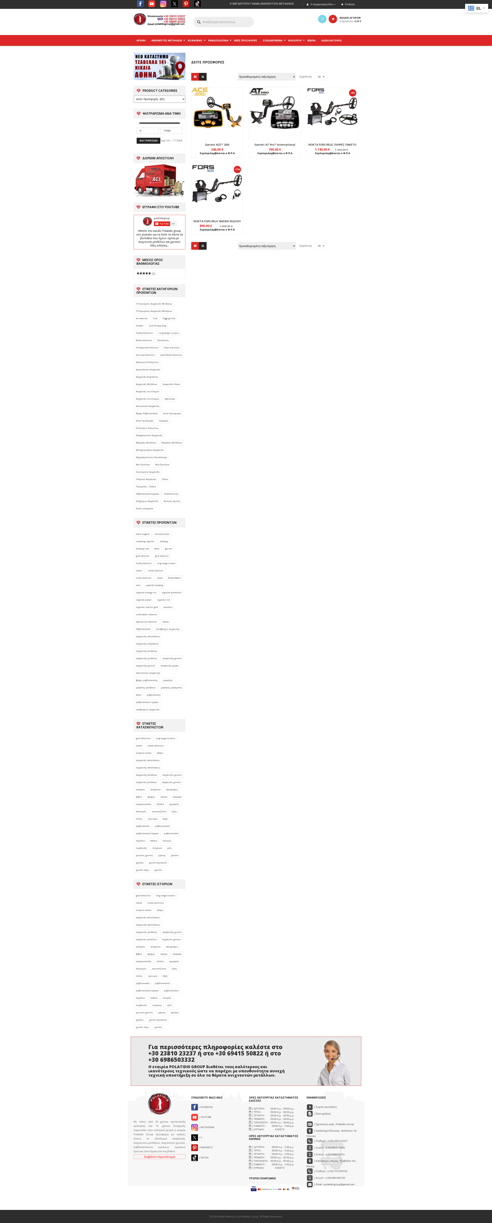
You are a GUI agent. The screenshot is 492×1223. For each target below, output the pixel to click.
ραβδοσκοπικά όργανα (147, 833)
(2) (146, 273)
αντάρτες (140, 789)
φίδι (169, 848)
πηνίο (138, 695)
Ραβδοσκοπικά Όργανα (147, 494)
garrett (168, 548)
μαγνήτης (168, 680)
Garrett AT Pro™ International (274, 144)
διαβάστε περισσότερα (159, 1157)
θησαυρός (141, 811)
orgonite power (144, 600)
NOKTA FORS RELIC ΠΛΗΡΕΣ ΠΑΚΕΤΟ (332, 144)
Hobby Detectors (144, 333)
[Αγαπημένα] (322, 19)
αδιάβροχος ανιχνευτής (168, 629)
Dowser (139, 325)
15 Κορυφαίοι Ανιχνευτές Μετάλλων (154, 303)
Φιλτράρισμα (148, 140)
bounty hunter (162, 534)
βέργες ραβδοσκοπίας (147, 680)
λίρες (174, 811)
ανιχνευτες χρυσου (171, 782)
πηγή (165, 818)
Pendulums (163, 340)
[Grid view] (195, 77)
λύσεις (139, 818)
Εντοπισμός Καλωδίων (147, 428)
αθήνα (160, 753)
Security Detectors (145, 355)
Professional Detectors (147, 347)
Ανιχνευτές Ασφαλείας (147, 377)
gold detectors (143, 738)
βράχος (151, 797)
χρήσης (140, 862)
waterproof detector (146, 621)
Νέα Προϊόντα (143, 464)
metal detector (156, 570)
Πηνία (165, 479)
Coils (155, 318)
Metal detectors (144, 340)
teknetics (168, 607)
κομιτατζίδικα (159, 811)
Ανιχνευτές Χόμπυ (171, 384)
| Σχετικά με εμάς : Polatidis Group (333, 1124)
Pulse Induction (172, 347)
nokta (160, 578)
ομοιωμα (152, 818)
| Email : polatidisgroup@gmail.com (333, 1184)
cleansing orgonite (145, 541)
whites (165, 621)
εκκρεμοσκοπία (143, 804)
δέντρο (163, 797)
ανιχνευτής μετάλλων (146, 651)
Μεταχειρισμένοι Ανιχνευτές (150, 450)
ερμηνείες (174, 804)
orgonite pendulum (172, 592)
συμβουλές (141, 848)
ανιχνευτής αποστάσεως (148, 636)
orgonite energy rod (146, 592)
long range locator (166, 563)
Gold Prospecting (157, 325)
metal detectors (155, 745)
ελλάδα (160, 804)
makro (139, 570)
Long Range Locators (168, 333)
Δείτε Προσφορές (172, 413)
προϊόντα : (350, 21)
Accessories (141, 318)
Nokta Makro (174, 578)
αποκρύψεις (172, 789)
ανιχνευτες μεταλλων (146, 782)
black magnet (143, 534)
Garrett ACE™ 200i (217, 144)
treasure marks (143, 753)
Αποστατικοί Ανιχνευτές (148, 406)
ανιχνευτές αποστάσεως (148, 760)
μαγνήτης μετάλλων (145, 687)
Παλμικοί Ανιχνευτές (146, 479)
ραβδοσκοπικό (171, 833)
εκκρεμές (177, 797)
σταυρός (167, 840)
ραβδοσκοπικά (162, 826)
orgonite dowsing (154, 585)
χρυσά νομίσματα (158, 862)
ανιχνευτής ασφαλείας (147, 643)
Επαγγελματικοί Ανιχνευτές (149, 435)
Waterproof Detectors (147, 362)
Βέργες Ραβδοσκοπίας (147, 413)
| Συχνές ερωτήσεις (325, 1107)
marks (139, 745)
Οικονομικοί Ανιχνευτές (148, 472)
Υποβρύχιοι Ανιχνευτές (147, 501)
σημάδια (140, 840)
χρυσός (158, 870)
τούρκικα (157, 848)
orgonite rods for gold (147, 607)
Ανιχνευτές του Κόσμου (147, 391)
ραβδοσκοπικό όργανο (147, 702)
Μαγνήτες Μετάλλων (146, 442)
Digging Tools (169, 318)
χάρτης (162, 855)
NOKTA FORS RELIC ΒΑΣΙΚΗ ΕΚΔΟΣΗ (217, 221)
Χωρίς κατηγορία (144, 508)
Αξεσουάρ (170, 398)
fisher (157, 548)
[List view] (203, 77)
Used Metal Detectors (171, 355)
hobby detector (144, 563)
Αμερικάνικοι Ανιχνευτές (148, 369)
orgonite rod (163, 600)
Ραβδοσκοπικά (143, 629)
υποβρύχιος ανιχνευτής (148, 709)
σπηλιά (153, 840)
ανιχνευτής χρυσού (172, 658)
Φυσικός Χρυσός (172, 501)
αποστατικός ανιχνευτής (148, 673)
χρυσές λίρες (142, 870)
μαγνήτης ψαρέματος (171, 687)
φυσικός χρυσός (144, 855)
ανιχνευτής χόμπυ (170, 665)
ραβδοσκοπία (153, 695)
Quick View (217, 106)
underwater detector (147, 614)
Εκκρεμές (163, 420)
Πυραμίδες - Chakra (146, 486)
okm (138, 585)
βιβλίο (139, 797)
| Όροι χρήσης (322, 1113)
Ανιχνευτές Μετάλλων (146, 384)
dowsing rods (142, 548)
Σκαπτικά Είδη (171, 494)
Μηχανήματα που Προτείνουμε (151, 457)
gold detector (143, 556)
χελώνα (174, 855)
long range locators (165, 738)
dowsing (164, 541)
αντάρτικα (155, 789)
